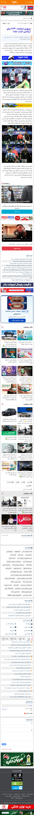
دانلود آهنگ (29, 565)
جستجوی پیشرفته (19, 798)
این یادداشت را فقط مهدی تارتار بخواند (22, 694)
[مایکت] (17, 788)
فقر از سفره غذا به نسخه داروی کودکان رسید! (21, 679)
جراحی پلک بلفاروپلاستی (16, 572)
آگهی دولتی (8, 796)
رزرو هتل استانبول (27, 568)
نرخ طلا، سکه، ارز (10, 624)
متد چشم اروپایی (17, 568)
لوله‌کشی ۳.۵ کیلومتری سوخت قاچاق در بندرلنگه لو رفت (19, 648)
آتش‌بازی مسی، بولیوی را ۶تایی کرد (22, 610)
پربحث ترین (3, 639)
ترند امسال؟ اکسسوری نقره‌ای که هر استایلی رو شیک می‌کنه (18, 268)
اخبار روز (23, 794)
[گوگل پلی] (17, 780)
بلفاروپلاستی (9, 552)
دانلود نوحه (16, 585)
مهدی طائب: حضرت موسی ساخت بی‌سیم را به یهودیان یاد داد (17, 688)
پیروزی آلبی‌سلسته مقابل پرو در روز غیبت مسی (19, 604)
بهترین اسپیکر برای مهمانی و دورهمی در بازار (21, 259)
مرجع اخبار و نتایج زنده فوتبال (14, 562)
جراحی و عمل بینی (27, 595)
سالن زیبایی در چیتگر (16, 582)
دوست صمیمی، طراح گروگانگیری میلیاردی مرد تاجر (20, 697)
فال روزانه (12, 631)
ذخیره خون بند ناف (27, 582)
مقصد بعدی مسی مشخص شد (23, 613)
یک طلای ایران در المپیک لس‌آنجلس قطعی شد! (21, 662)
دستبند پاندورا (12, 558)
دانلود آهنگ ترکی (9, 589)
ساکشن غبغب (28, 555)
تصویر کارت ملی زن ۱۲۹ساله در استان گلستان (21, 642)
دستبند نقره (20, 555)
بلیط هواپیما (17, 552)
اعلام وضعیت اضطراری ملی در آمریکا (23, 653)
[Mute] (6, 202)
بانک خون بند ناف (15, 592)
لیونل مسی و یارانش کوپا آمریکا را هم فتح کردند (19, 615)
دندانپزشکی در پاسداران (26, 585)
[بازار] (17, 784)
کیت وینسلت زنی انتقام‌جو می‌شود (23, 668)
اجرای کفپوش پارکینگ (26, 592)
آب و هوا (12, 627)
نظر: (31, 730)
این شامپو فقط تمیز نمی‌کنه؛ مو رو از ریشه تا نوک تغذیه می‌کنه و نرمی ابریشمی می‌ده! (17, 273)
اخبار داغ (20, 639)
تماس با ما (5, 794)
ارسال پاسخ (4, 709)
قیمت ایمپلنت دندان (27, 552)
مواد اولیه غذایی (6, 565)
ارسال (3, 744)
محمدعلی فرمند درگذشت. (25, 677)
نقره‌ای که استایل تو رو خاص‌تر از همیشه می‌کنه (21, 263)
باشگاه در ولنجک (28, 572)
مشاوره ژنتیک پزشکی (10, 578)
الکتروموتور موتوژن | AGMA (14, 595)
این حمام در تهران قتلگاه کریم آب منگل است (21, 656)
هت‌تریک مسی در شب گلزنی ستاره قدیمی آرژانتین (18, 607)
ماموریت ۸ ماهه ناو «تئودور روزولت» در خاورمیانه (20, 685)
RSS (12, 798)
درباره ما (10, 794)
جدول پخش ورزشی (9, 634)
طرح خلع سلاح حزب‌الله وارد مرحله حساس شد (21, 682)
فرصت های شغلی (25, 796)
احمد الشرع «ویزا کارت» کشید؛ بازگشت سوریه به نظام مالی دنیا (17, 659)
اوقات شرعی (27, 634)
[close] (1, 803)
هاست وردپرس (8, 585)
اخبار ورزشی (17, 794)
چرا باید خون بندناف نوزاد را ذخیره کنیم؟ (22, 261)
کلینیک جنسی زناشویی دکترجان (24, 578)
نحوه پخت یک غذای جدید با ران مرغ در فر (21, 671)
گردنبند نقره (13, 555)
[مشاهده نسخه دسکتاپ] (2, 2)
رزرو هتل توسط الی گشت (18, 565)
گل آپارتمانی (8, 568)
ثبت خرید (17, 211)
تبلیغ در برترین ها (16, 796)
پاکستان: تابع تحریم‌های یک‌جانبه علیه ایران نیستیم (20, 665)
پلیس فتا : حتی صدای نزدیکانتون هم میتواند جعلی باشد (19, 265)
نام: (31, 723)
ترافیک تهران (27, 631)
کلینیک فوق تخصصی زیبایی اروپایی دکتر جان (21, 575)
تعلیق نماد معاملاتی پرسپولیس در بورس (22, 674)
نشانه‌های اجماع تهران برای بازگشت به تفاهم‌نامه (21, 645)
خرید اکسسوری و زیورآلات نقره (24, 558)
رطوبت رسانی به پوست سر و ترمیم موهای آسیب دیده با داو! (18, 270)
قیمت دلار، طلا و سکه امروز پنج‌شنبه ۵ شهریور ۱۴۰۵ (20, 651)
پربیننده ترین (12, 639)
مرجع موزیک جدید (27, 562)
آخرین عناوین (28, 639)
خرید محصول (17, 248)
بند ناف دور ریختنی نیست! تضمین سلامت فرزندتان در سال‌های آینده (17, 277)
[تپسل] (2, 184)
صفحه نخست (30, 794)
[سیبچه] (17, 775)
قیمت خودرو (27, 627)
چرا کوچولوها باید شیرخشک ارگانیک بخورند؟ (21, 280)
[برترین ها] (15, 2)
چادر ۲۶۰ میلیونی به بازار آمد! (24, 691)
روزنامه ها (28, 624)
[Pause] (3, 202)
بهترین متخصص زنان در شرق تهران (23, 589)
